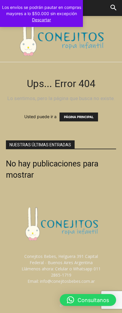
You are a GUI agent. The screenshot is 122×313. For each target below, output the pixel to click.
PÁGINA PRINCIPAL (79, 117)
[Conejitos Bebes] (61, 39)
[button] (113, 8)
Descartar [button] (41, 19)
